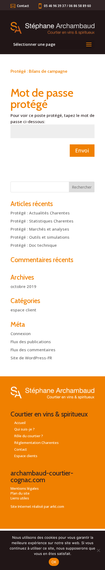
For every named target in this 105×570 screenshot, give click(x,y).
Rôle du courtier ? (28, 435)
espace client (23, 309)
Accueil (20, 422)
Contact (23, 6)
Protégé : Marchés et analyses (39, 229)
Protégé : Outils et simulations (39, 237)
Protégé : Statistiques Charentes (42, 221)
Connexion (20, 333)
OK (54, 562)
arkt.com (57, 506)
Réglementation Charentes (36, 442)
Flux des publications (30, 341)
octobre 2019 (23, 286)
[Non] (98, 550)
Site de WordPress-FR (31, 357)
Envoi (82, 150)
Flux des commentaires (32, 349)
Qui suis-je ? (24, 429)
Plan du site (20, 493)
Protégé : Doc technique (33, 245)
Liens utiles (19, 498)
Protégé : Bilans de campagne (38, 71)
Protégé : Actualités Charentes (40, 213)
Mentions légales (24, 488)
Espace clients (25, 455)
